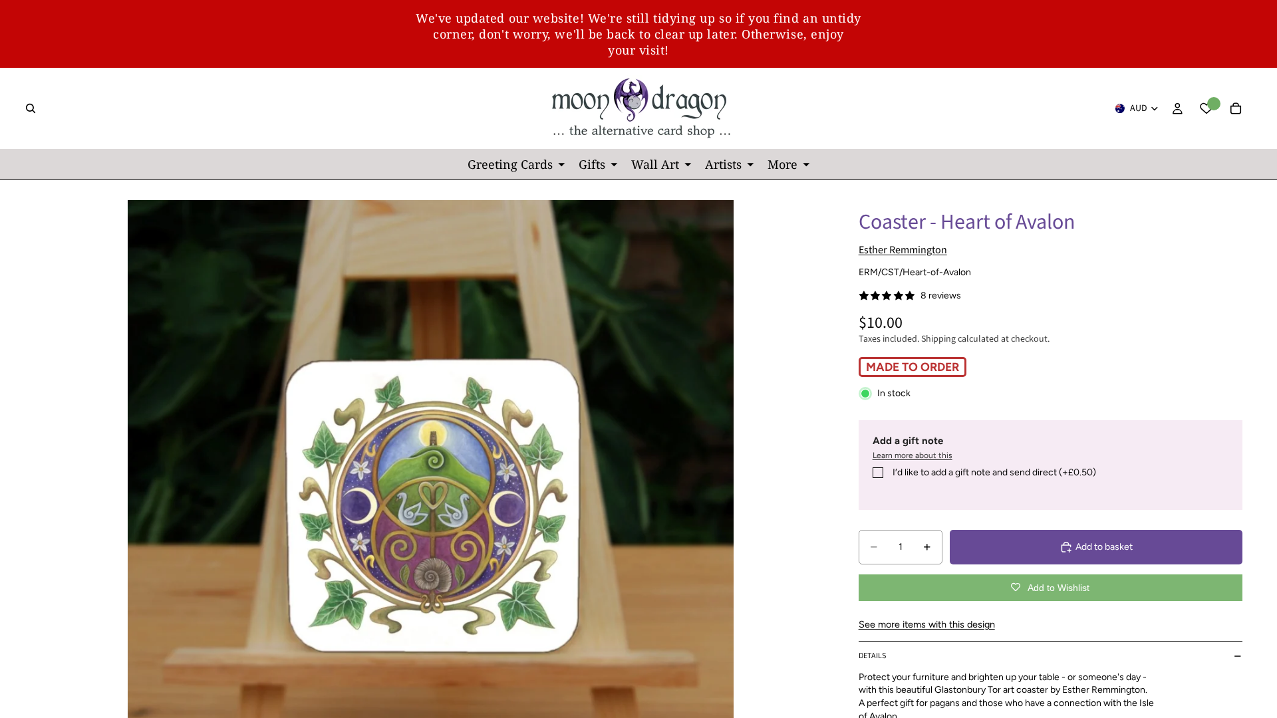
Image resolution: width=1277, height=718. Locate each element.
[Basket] (1235, 108)
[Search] (30, 108)
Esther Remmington (903, 250)
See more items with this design (927, 624)
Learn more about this (912, 455)
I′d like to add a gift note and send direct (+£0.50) (994, 472)
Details (872, 655)
